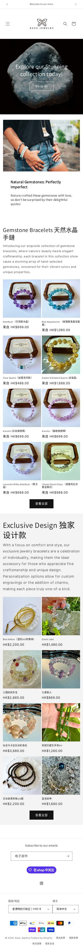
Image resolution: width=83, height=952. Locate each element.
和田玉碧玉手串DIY (52, 745)
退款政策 (73, 938)
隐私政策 (60, 938)
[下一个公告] (76, 4)
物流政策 (37, 943)
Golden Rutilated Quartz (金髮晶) (59, 377)
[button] (7, 24)
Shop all (41, 86)
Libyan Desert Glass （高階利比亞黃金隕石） (60, 486)
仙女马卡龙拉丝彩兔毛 (15, 745)
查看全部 (41, 503)
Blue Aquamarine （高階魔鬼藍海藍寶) (61, 323)
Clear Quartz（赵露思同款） (18, 377)
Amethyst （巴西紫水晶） (16, 321)
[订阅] (68, 856)
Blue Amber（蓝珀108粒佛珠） (19, 639)
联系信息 (49, 943)
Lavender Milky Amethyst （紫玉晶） (20, 486)
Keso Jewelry (22, 937)
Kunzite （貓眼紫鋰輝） (55, 431)
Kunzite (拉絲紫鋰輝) (14, 431)
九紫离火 (47, 692)
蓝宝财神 (47, 798)
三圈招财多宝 (10, 692)
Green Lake (48, 639)
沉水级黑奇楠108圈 (13, 798)
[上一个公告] (7, 4)
